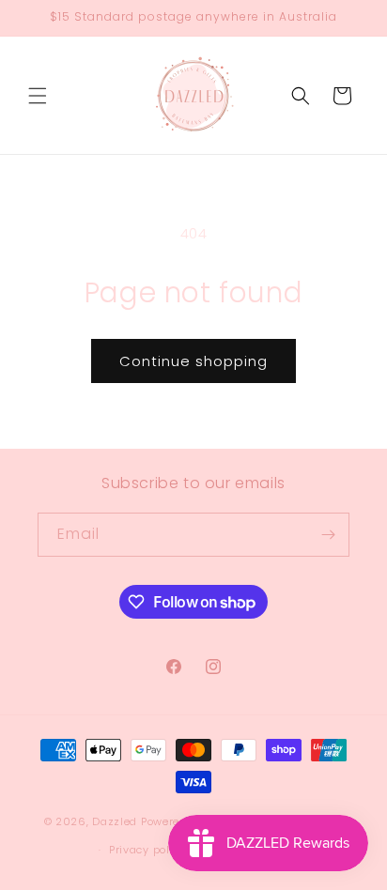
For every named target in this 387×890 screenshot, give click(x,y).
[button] (37, 95)
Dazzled (116, 821)
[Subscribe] (327, 535)
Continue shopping (193, 361)
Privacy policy (147, 849)
